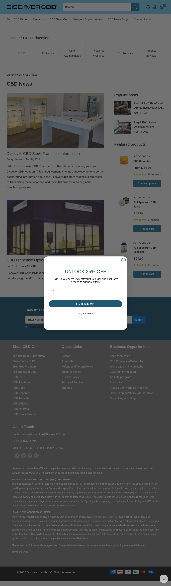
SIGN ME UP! (85, 303)
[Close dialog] (124, 260)
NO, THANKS (86, 314)
